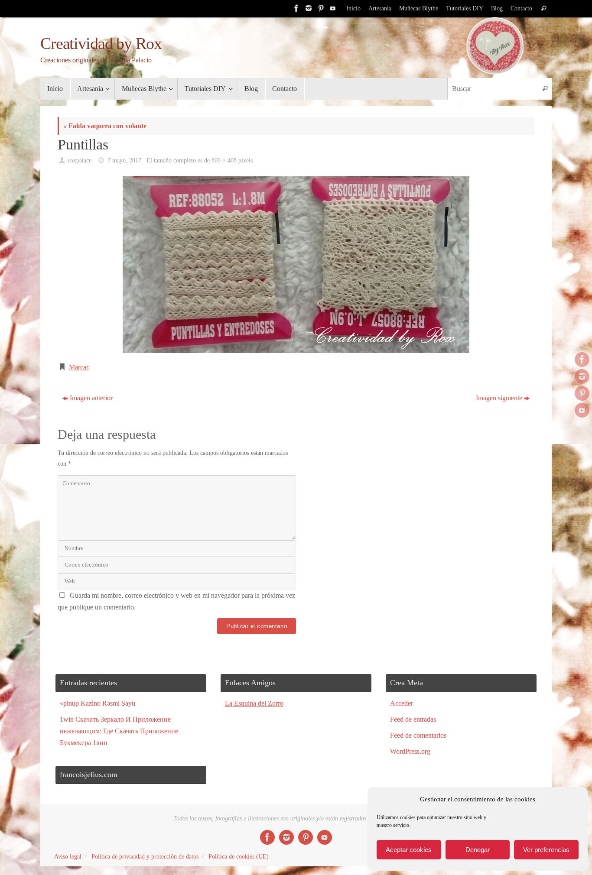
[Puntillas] (296, 264)
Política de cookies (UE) (238, 856)
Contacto (521, 8)
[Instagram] (308, 8)
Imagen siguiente (499, 398)
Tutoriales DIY (464, 8)
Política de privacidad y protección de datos (144, 856)
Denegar (477, 849)
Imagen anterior (91, 398)
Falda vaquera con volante (104, 126)
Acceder (401, 703)
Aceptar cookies (409, 849)
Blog (497, 8)
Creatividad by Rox (100, 43)
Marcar (78, 367)
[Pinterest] (320, 8)
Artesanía (379, 8)
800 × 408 (224, 160)
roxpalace (79, 160)
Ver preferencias (546, 849)
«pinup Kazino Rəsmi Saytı (97, 703)
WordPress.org (410, 751)
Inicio (353, 8)
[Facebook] (295, 8)
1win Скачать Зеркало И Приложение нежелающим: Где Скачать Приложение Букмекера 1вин (119, 731)
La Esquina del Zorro (254, 703)
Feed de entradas (413, 719)
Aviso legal (67, 856)
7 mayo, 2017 (124, 160)
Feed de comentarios (418, 735)
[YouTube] (332, 8)
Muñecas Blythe (418, 8)
